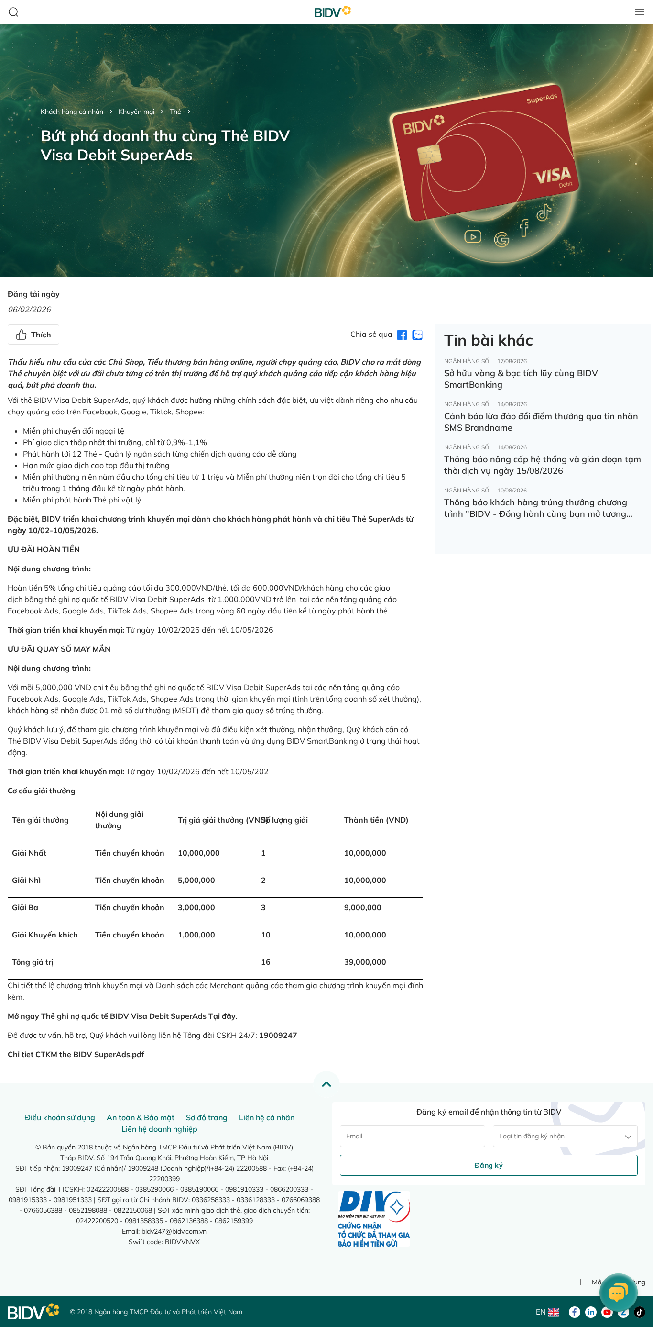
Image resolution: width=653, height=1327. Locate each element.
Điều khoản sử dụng (60, 1117)
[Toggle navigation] (639, 12)
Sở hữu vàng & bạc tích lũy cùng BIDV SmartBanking (521, 379)
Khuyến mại (136, 111)
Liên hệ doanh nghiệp (159, 1129)
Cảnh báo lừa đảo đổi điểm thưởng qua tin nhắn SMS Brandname (541, 422)
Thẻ (175, 111)
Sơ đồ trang (207, 1117)
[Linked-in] (591, 1311)
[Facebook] (574, 1311)
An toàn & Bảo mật (140, 1117)
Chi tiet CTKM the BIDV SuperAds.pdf (76, 1054)
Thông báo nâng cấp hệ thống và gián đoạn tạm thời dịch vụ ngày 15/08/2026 (542, 465)
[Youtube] (607, 1311)
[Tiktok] (639, 1311)
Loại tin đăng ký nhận (532, 1136)
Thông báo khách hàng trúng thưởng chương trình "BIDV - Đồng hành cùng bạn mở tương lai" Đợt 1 (535, 508)
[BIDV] (34, 1311)
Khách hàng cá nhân (72, 111)
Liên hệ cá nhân (266, 1117)
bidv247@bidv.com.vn (174, 1231)
